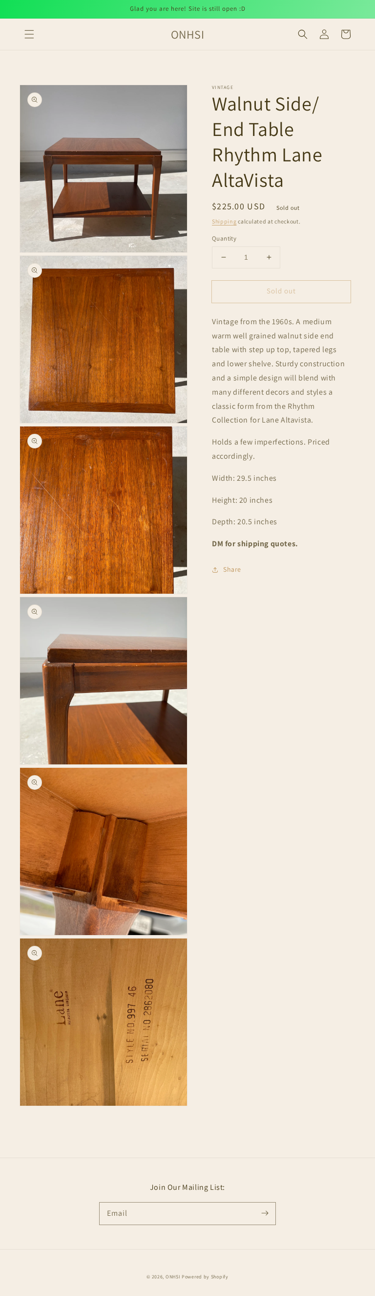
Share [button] (232, 569)
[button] (29, 34)
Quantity (224, 238)
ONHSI (173, 1277)
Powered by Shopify (205, 1277)
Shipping (224, 221)
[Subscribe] (264, 1213)
